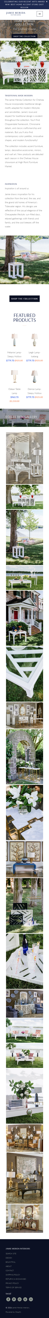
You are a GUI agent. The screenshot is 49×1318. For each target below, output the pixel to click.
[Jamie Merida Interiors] (16, 14)
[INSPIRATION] (24, 260)
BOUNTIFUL (10, 1262)
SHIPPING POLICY (13, 1275)
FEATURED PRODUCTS (24, 317)
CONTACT (10, 1270)
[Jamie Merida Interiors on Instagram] (20, 1299)
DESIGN (9, 1258)
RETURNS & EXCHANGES (16, 1279)
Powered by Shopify (13, 1312)
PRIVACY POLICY (12, 1283)
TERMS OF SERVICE (13, 1287)
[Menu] (40, 14)
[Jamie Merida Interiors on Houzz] (25, 1299)
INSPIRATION (11, 183)
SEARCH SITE (11, 1253)
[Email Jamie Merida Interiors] (31, 1299)
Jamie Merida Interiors (20, 1308)
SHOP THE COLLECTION (25, 36)
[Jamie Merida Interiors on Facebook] (8, 1299)
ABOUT (9, 1266)
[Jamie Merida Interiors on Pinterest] (14, 1299)
